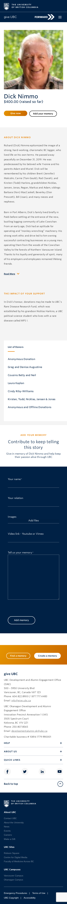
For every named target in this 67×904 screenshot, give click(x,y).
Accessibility (30, 898)
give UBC (11, 673)
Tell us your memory (20, 552)
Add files (33, 520)
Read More (9, 274)
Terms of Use (38, 893)
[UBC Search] (59, 5)
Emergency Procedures (15, 893)
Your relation (15, 498)
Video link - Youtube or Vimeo (26, 533)
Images (12, 516)
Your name (14, 479)
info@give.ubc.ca (21, 700)
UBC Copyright (11, 898)
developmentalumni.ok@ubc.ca (29, 731)
